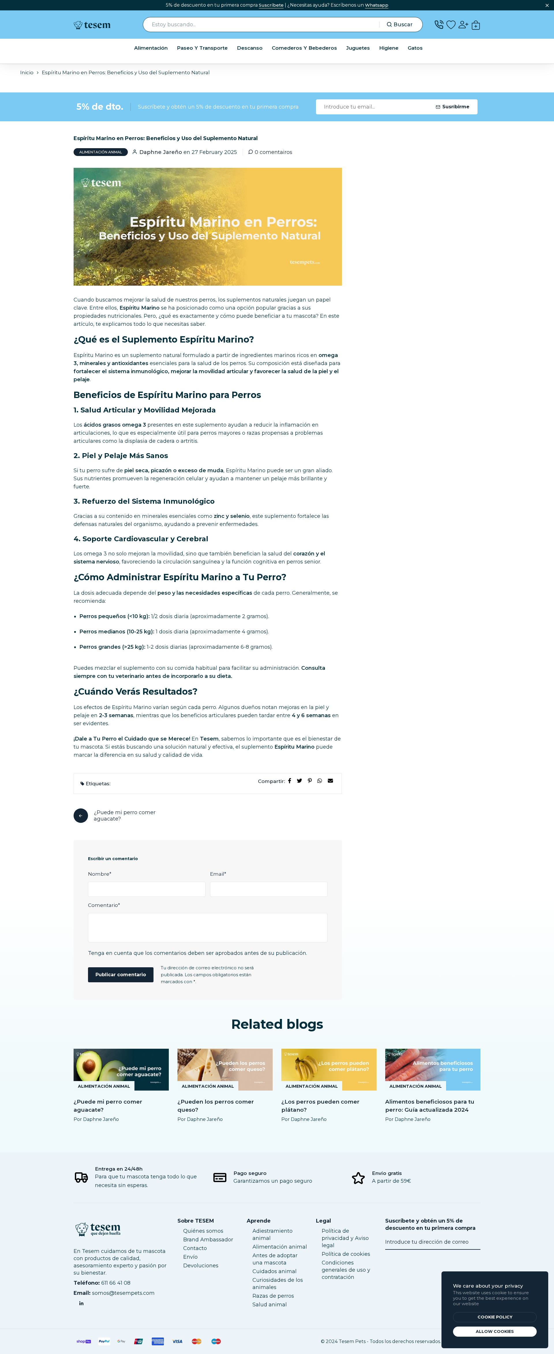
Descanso (250, 48)
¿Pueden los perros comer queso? (215, 1105)
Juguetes (358, 48)
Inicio (26, 72)
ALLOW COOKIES (495, 1331)
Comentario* (104, 905)
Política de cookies (346, 1254)
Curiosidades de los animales (277, 1283)
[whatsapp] (320, 780)
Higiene (388, 48)
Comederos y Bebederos (304, 48)
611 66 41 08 (115, 1283)
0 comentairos (273, 152)
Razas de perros (273, 1296)
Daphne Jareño (160, 152)
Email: (82, 1293)
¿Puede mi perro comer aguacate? (108, 1105)
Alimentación (151, 48)
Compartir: (271, 781)
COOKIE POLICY (495, 1317)
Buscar (403, 24)
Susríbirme (455, 106)
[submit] (474, 1242)
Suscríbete (271, 5)
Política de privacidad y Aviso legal (345, 1238)
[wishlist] (451, 24)
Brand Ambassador (208, 1239)
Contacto (195, 1248)
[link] (121, 1070)
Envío (190, 1257)
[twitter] (300, 780)
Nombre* (99, 874)
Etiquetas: (98, 783)
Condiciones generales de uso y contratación (346, 1270)
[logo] (94, 25)
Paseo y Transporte (202, 48)
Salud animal (269, 1304)
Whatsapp (376, 5)
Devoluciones (200, 1265)
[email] (331, 780)
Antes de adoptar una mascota (274, 1259)
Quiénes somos (203, 1231)
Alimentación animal (100, 152)
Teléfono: (87, 1283)
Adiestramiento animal (272, 1234)
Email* (218, 874)
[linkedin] (81, 1303)
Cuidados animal (274, 1271)
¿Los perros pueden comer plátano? (320, 1105)
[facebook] (290, 780)
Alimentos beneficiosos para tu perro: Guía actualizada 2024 (429, 1105)
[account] (463, 24)
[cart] (475, 24)
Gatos (415, 48)
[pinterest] (311, 780)
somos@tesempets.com (123, 1293)
